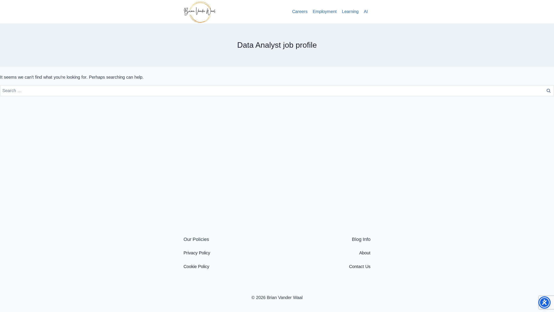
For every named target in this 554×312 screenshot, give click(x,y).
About (364, 252)
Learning (350, 11)
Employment (325, 11)
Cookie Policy (196, 266)
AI (366, 11)
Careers (300, 11)
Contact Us (359, 266)
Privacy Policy (197, 252)
